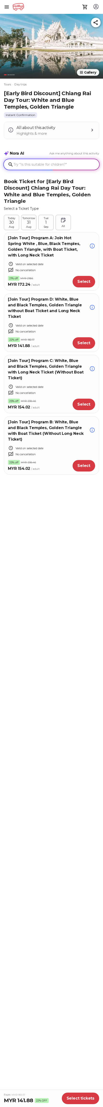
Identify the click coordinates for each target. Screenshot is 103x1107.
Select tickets (80, 1098)
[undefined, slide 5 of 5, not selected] (13, 74)
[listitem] (20, 115)
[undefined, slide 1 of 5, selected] (5, 74)
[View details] (92, 247)
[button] (51, 45)
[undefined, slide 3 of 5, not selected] (10, 74)
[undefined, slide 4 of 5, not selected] (11, 74)
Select (83, 281)
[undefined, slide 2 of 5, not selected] (8, 74)
